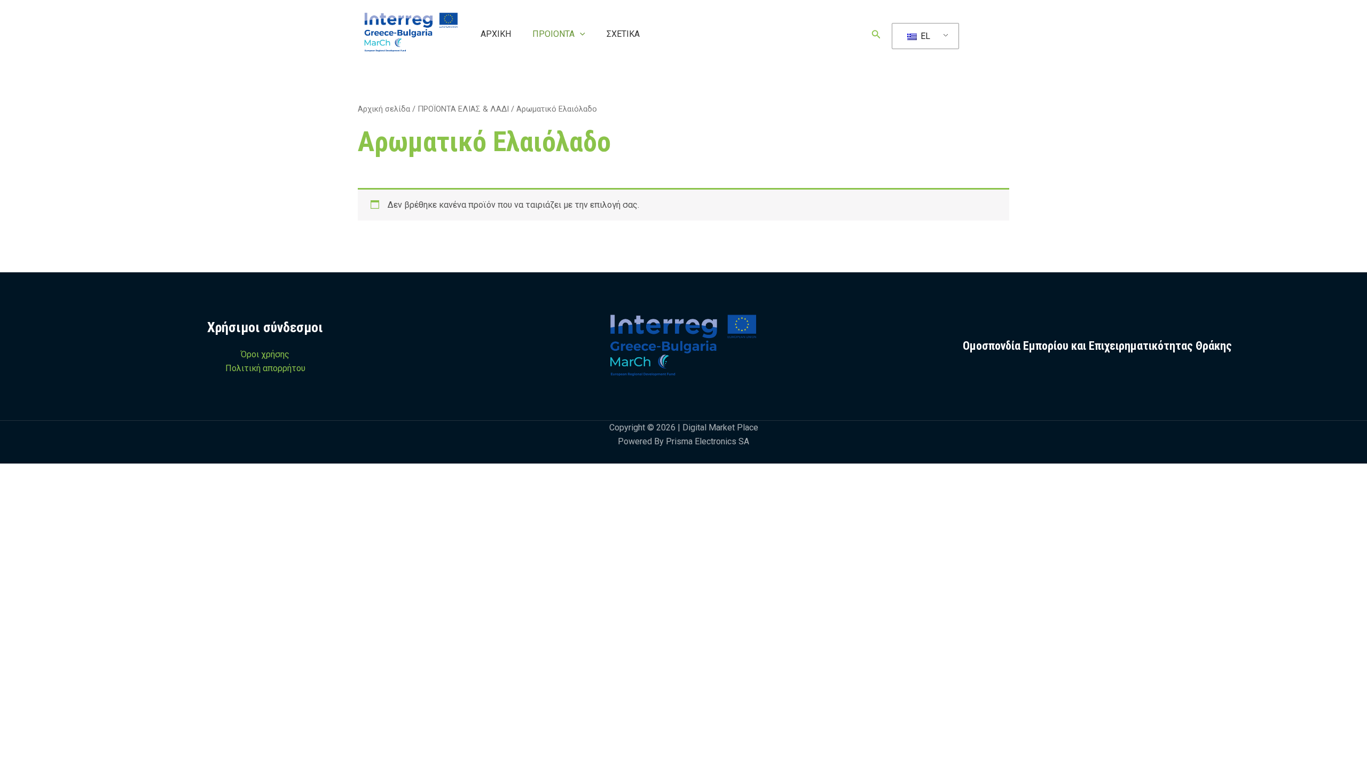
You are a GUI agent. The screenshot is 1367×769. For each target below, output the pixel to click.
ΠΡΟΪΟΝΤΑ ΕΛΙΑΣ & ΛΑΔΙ (463, 109)
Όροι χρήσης (265, 354)
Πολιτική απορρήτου (265, 368)
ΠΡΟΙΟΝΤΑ (553, 34)
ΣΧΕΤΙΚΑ (623, 34)
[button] (580, 34)
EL (924, 36)
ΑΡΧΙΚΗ (496, 34)
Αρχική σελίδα (384, 109)
